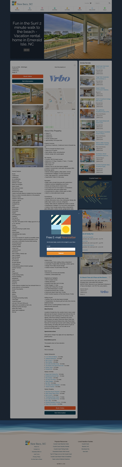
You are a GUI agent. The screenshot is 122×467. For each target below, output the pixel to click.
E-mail (48, 246)
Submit (61, 253)
